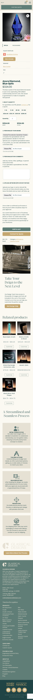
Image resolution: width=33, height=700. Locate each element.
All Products (19, 239)
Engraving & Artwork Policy (11, 653)
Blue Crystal (6, 66)
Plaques (20, 618)
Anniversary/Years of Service (8, 614)
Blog (4, 676)
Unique (20, 628)
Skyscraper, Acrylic (9, 337)
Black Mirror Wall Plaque (9, 394)
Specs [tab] (6, 45)
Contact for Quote (16, 234)
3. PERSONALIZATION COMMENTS (13, 156)
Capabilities (6, 661)
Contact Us (6, 645)
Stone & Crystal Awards (23, 625)
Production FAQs (8, 655)
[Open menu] (30, 2)
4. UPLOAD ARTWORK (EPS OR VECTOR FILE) (16, 183)
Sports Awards (22, 620)
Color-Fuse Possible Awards (9, 626)
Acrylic (5, 610)
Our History (6, 663)
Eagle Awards (7, 637)
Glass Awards (22, 612)
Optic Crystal (22, 616)
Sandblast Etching (12, 54)
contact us (24, 105)
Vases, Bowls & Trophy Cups (22, 631)
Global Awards (22, 614)
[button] (27, 15)
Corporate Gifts (7, 635)
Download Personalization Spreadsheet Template (15, 135)
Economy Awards (8, 640)
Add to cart (16, 229)
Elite (19, 607)
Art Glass (5, 618)
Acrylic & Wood (7, 612)
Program (5, 674)
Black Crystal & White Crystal (7, 620)
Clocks (5, 623)
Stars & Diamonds (23, 622)
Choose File (7, 148)
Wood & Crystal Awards (23, 637)
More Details (9, 59)
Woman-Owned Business (10, 667)
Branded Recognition (9, 672)
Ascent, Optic (23, 365)
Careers (5, 669)
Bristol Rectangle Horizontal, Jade (9, 366)
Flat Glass (21, 610)
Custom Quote (7, 648)
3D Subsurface (7, 607)
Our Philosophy (7, 665)
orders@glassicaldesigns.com (12, 598)
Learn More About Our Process (16, 553)
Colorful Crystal (14, 241)
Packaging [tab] (16, 45)
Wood (20, 634)
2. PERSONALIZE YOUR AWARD (12, 131)
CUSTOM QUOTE (16, 7)
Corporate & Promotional (6, 632)
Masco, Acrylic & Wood (24, 338)
